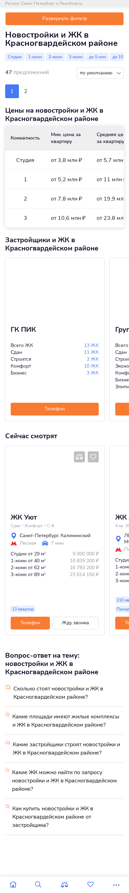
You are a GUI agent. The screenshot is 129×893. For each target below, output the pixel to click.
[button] (12, 477)
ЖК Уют (24, 517)
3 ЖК (93, 373)
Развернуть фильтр (64, 18)
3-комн (76, 57)
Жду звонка (75, 622)
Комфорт (34, 525)
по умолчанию (97, 73)
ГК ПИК (23, 330)
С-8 (50, 525)
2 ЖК (93, 359)
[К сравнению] (79, 456)
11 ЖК (91, 352)
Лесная (28, 543)
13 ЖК (91, 345)
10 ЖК (91, 366)
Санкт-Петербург (39, 535)
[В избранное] (93, 456)
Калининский (75, 535)
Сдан (15, 525)
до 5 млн (97, 57)
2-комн (55, 57)
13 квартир (23, 609)
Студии (15, 57)
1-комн (35, 57)
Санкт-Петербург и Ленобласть (51, 3)
